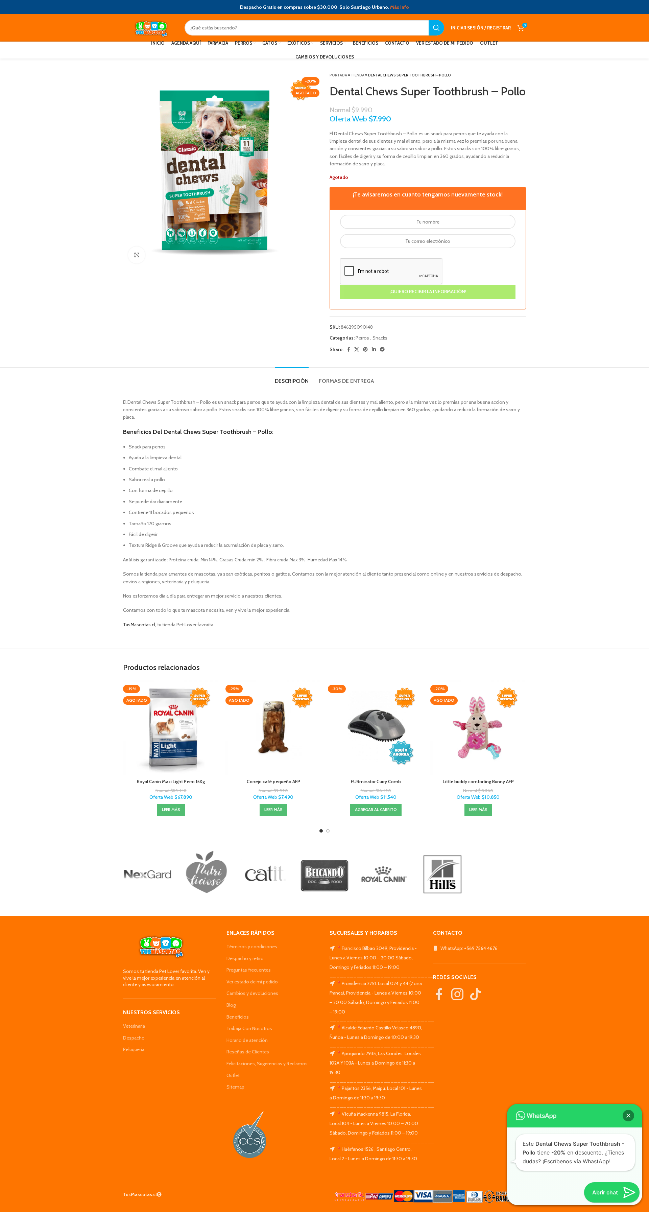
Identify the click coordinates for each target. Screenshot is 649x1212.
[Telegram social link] (382, 349)
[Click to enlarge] (136, 255)
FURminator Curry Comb (376, 781)
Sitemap (235, 1087)
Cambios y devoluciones (252, 993)
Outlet (233, 1075)
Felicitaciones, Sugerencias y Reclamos (267, 1063)
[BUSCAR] (436, 28)
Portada (338, 75)
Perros (362, 338)
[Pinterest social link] (365, 349)
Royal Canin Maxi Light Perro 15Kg (171, 781)
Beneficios (237, 1017)
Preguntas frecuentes (248, 970)
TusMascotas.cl (139, 625)
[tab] (292, 377)
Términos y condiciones (251, 946)
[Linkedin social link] (374, 349)
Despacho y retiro (245, 958)
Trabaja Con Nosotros (249, 1028)
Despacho (134, 1038)
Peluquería (133, 1049)
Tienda (357, 75)
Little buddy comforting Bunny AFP (478, 781)
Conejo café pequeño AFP (273, 781)
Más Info (399, 7)
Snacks (379, 338)
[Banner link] (147, 874)
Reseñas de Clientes (247, 1052)
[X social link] (356, 349)
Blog (231, 1005)
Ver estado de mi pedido (252, 982)
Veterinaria (134, 1026)
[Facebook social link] (348, 349)
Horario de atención (247, 1040)
